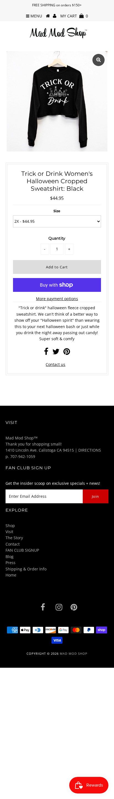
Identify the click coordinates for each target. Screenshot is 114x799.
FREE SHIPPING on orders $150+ (57, 5)
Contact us (55, 364)
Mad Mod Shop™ (22, 438)
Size (56, 210)
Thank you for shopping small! (34, 444)
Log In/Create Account (28, 792)
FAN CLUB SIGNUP (22, 550)
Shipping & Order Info (26, 569)
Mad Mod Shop (73, 653)
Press (10, 562)
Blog (10, 556)
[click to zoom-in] (98, 60)
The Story (14, 537)
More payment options (57, 298)
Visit (9, 531)
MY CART (74, 16)
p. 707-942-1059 (20, 456)
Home (11, 575)
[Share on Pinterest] (66, 352)
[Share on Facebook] (46, 352)
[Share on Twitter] (55, 352)
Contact (13, 544)
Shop (10, 525)
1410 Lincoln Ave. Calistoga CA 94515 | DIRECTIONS (53, 450)
